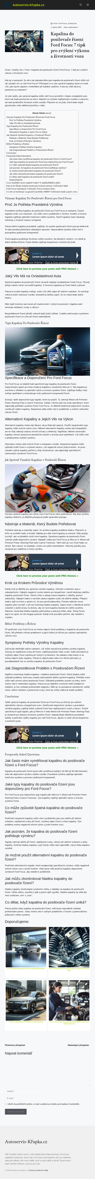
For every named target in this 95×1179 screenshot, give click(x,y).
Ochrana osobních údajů (38, 1170)
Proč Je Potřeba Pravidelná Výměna (25, 120)
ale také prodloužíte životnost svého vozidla (25, 102)
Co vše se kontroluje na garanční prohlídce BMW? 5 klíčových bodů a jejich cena (41, 192)
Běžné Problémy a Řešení (17, 144)
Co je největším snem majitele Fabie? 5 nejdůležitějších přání (33, 183)
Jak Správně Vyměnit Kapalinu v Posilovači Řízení (28, 135)
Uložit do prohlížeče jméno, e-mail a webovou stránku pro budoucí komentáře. (44, 1104)
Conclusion (11, 153)
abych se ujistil (12, 614)
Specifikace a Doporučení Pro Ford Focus (27, 129)
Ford (55, 23)
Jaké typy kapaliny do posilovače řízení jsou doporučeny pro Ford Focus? (41, 162)
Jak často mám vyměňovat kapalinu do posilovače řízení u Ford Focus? (40, 159)
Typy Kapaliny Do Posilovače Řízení (22, 126)
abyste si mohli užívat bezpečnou (73, 718)
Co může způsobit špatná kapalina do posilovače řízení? (34, 165)
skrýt (48, 113)
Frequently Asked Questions (18, 156)
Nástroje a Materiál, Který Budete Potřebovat (28, 138)
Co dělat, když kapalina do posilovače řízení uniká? (31, 177)
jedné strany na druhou (26, 608)
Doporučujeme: (16, 180)
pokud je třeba (59, 611)
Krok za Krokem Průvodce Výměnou (25, 141)
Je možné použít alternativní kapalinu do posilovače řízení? (35, 171)
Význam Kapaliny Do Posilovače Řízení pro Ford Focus (30, 117)
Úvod (7, 70)
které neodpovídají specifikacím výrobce (54, 865)
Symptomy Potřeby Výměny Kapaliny (25, 147)
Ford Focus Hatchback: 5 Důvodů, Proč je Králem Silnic (30, 189)
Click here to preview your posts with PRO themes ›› (47, 268)
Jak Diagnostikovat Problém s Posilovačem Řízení (31, 150)
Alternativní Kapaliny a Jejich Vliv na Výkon (28, 132)
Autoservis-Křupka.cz (28, 5)
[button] (80, 5)
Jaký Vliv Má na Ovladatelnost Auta (24, 123)
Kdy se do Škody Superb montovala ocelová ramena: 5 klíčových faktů (37, 186)
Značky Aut (72, 23)
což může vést (40, 214)
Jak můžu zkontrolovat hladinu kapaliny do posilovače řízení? (36, 174)
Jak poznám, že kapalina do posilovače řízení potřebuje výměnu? (37, 168)
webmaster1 (73, 27)
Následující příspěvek (78, 1045)
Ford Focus (62, 23)
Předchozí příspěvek (15, 1045)
